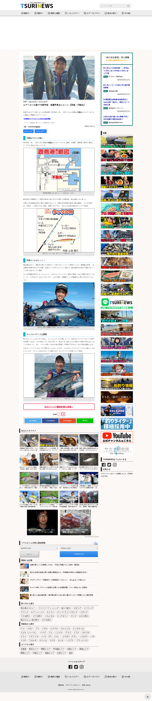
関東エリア (45, 649)
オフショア (28, 131)
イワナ (76, 632)
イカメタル (49, 616)
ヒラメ (23, 636)
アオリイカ (33, 636)
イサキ (45, 628)
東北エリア (33, 649)
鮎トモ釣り (66, 608)
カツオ (60, 640)
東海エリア (84, 649)
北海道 (23, 649)
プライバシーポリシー (73, 685)
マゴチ (23, 640)
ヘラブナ (70, 640)
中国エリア (37, 653)
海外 (71, 653)
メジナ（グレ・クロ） (50, 636)
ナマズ (43, 632)
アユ (50, 632)
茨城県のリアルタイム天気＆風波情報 (37, 119)
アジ (22, 628)
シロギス (84, 636)
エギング (77, 608)
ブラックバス (82, 640)
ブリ (37, 628)
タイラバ (50, 612)
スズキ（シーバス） (29, 632)
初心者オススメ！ (28, 608)
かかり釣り (84, 616)
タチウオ (86, 632)
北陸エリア (72, 649)
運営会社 (61, 685)
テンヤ (74, 616)
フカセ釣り (25, 616)
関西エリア (25, 653)
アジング (24, 612)
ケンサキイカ (78, 628)
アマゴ (68, 632)
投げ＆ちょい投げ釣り (30, 620)
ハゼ (92, 636)
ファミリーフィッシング (48, 608)
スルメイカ (65, 628)
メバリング (88, 608)
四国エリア (49, 653)
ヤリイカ (43, 640)
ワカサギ (33, 640)
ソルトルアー (41, 131)
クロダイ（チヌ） (70, 636)
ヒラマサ (54, 628)
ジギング (84, 612)
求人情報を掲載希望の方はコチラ (117, 60)
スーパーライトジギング (67, 612)
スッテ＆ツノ (62, 616)
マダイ (30, 628)
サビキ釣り (46, 620)
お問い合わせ (86, 685)
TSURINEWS (74, 689)
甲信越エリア (58, 649)
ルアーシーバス (37, 612)
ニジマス (59, 632)
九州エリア (61, 653)
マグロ (52, 640)
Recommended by (89, 536)
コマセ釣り (37, 616)
